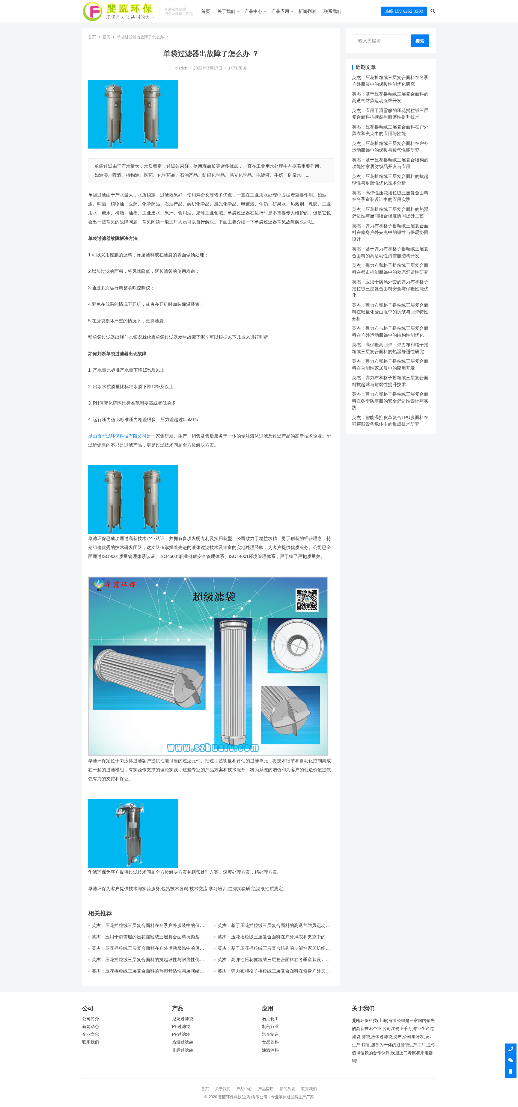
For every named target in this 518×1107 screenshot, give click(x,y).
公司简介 (90, 1019)
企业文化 (90, 1034)
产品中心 (253, 11)
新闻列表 (307, 11)
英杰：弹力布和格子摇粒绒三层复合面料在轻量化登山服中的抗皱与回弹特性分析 (390, 312)
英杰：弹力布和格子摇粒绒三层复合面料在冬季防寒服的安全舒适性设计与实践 (390, 400)
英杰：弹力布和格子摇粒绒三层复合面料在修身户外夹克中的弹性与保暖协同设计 (390, 232)
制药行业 (270, 1026)
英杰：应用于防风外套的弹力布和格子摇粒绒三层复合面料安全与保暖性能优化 (390, 288)
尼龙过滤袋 (182, 1019)
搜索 (419, 40)
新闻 (106, 37)
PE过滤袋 (181, 1026)
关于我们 (226, 11)
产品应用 (280, 11)
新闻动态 (90, 1026)
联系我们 (332, 11)
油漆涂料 (270, 1050)
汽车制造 (270, 1034)
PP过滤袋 (181, 1034)
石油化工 (270, 1019)
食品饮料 (270, 1042)
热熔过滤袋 (182, 1042)
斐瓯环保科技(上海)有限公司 (242, 1097)
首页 (205, 11)
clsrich (181, 68)
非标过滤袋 (182, 1050)
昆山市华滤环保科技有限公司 (117, 435)
